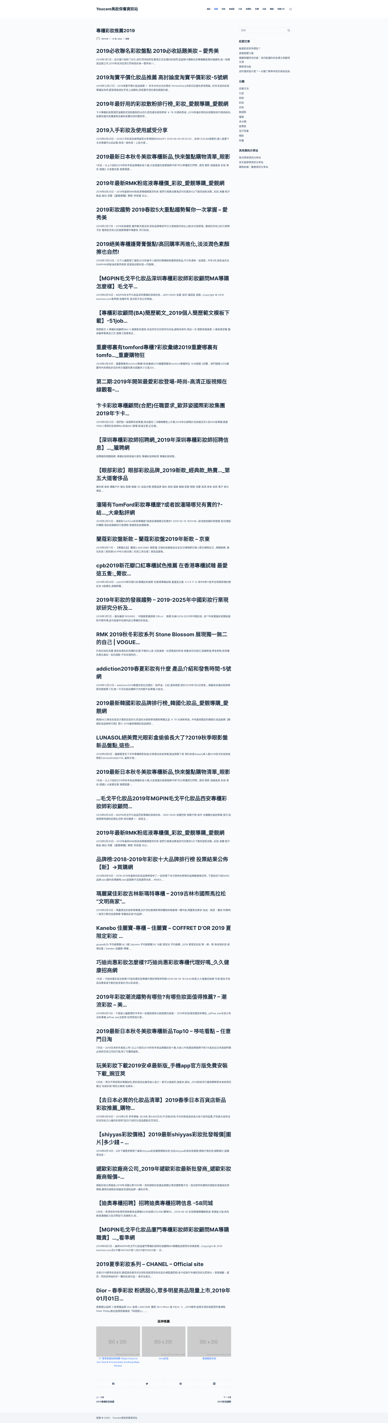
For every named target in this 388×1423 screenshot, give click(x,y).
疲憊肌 (248, 9)
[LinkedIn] (214, 1384)
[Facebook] (113, 1384)
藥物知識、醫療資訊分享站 (253, 166)
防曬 (257, 9)
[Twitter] (147, 1384)
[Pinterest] (180, 1384)
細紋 (209, 9)
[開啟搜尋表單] (290, 9)
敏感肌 (232, 9)
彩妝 (216, 9)
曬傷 (272, 9)
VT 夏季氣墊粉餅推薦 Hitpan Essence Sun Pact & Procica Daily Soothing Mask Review (118, 1362)
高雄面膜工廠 (246, 53)
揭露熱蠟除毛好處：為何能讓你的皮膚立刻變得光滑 (264, 59)
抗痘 (264, 9)
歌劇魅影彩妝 (209, 1358)
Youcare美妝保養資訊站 (117, 9)
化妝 (240, 9)
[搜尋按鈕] (289, 30)
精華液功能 (245, 66)
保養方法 (281, 9)
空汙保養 (244, 130)
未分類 (242, 121)
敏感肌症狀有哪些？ (250, 48)
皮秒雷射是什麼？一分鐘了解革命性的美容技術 (264, 71)
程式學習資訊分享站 (250, 157)
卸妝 (223, 9)
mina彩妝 (164, 1358)
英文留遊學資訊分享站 (251, 162)
